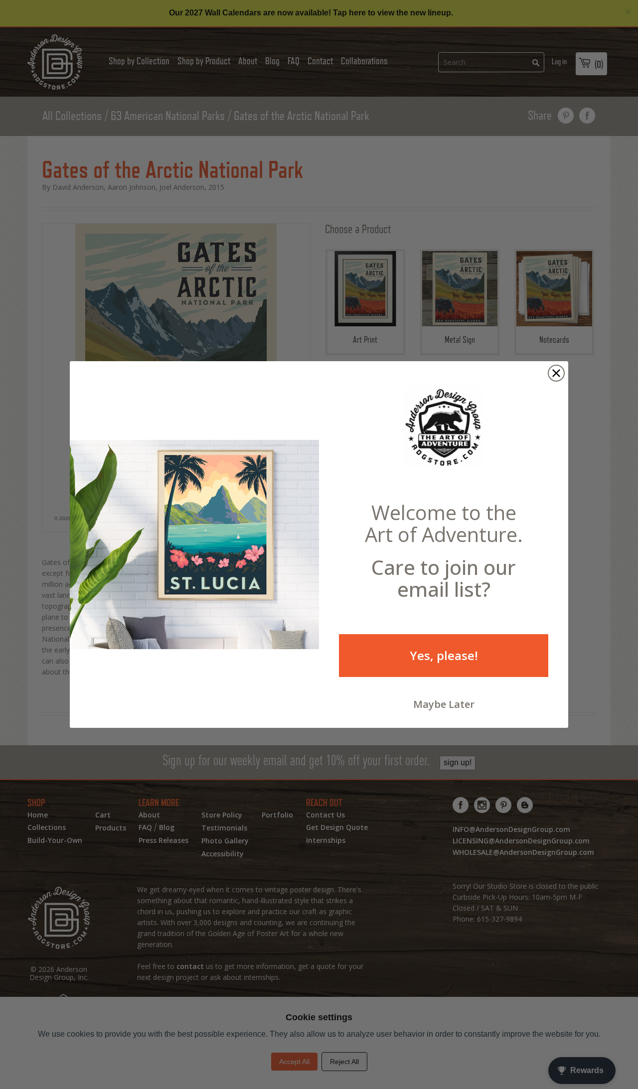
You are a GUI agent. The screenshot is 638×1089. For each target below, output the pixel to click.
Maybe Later (444, 704)
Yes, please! (444, 655)
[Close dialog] (556, 373)
